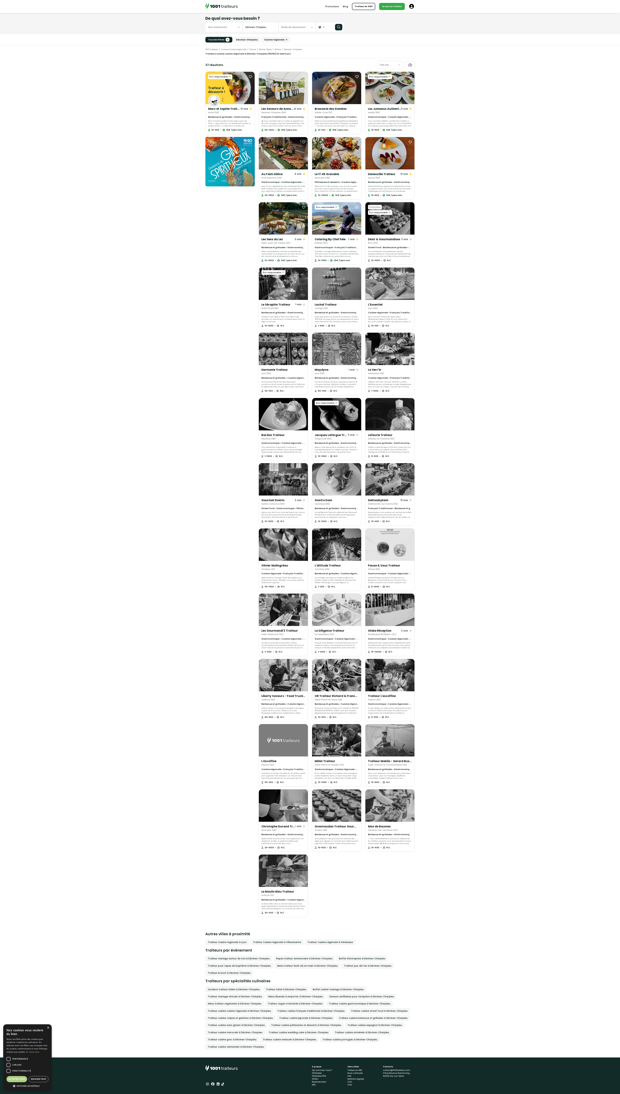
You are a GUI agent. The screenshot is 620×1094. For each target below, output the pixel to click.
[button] (27, 1086)
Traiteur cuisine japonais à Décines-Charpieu (305, 1018)
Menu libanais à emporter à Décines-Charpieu (295, 996)
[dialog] (27, 1057)
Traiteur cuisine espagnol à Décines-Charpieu (375, 1025)
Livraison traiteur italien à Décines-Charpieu (234, 989)
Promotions (332, 6)
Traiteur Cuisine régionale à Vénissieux (330, 942)
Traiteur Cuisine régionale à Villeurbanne (277, 942)
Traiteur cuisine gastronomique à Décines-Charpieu (359, 1003)
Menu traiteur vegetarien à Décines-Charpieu (234, 1003)
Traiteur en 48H (363, 6)
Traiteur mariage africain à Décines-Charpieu (235, 996)
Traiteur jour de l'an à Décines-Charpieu (367, 965)
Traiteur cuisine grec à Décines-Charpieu (232, 1039)
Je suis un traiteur (392, 6)
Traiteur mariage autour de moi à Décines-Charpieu (239, 958)
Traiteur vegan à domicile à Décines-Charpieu (295, 1003)
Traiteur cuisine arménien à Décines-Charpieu (362, 1032)
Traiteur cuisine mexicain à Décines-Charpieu (289, 1039)
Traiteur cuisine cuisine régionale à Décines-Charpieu (239, 1011)
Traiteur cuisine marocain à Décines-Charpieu (235, 1032)
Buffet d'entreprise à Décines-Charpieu (362, 958)
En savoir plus (32, 1052)
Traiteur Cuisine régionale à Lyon (227, 942)
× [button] (48, 1028)
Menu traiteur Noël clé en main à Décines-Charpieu (307, 965)
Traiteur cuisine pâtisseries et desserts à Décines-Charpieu (306, 1025)
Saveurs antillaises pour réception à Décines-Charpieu (361, 996)
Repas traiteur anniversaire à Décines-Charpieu (304, 958)
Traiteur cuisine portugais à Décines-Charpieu (350, 1039)
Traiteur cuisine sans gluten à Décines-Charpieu (236, 1025)
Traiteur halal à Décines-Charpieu (286, 989)
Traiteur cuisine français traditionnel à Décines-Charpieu (311, 1011)
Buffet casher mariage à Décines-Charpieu (338, 989)
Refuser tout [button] (38, 1079)
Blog (345, 6)
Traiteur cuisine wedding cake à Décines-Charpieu (298, 1032)
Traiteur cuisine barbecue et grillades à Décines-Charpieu (373, 1018)
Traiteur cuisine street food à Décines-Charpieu (379, 1011)
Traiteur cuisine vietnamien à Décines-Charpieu (236, 1046)
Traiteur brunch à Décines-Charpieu (229, 973)
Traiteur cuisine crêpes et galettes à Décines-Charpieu (240, 1018)
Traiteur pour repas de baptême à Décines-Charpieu (239, 965)
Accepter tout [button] (17, 1079)
